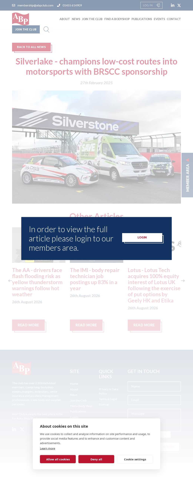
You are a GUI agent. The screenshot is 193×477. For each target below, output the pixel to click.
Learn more (47, 448)
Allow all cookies (58, 459)
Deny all (96, 459)
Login (142, 237)
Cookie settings (135, 459)
